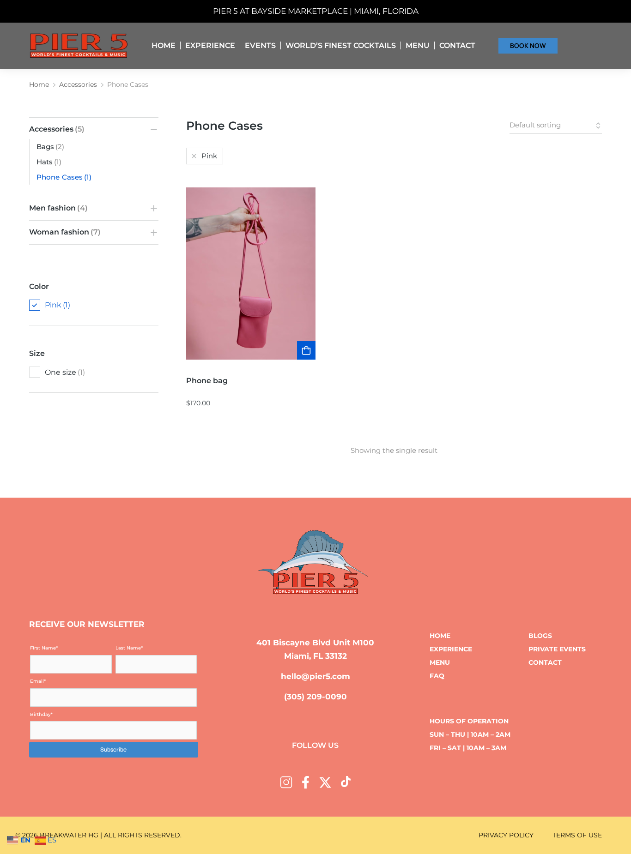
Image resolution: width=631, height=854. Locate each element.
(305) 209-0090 (315, 696)
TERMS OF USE (577, 835)
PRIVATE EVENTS (557, 649)
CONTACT (545, 662)
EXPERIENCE (451, 649)
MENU (440, 662)
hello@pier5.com (315, 676)
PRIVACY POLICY (506, 835)
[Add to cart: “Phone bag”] (306, 350)
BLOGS (540, 635)
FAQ (437, 676)
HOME (440, 635)
